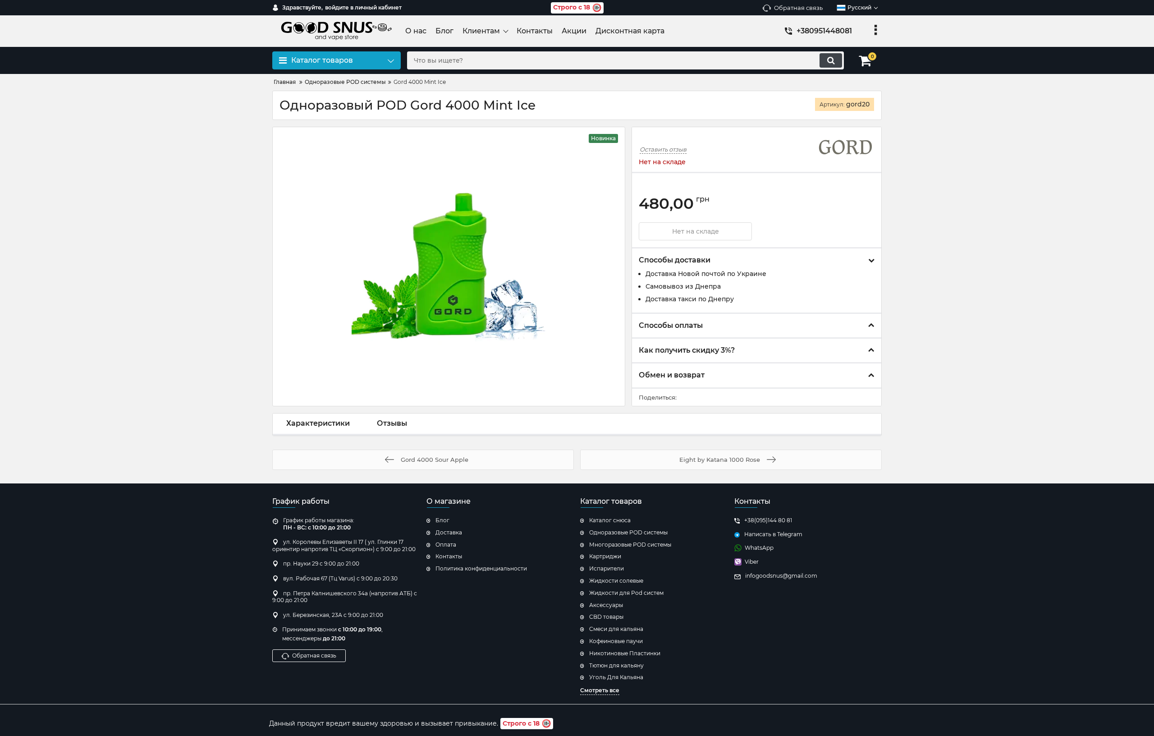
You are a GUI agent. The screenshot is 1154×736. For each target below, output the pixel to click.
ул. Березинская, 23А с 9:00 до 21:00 (333, 615)
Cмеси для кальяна (616, 629)
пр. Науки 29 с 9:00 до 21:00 (321, 563)
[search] (831, 60)
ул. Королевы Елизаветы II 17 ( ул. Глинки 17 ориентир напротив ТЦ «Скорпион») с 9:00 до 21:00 (344, 545)
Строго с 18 (571, 7)
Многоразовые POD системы (630, 544)
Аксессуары (606, 605)
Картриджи (605, 556)
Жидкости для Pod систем (626, 592)
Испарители (606, 568)
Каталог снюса (610, 520)
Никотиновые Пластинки (624, 653)
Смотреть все (599, 690)
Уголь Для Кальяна (616, 677)
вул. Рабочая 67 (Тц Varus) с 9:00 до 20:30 (340, 578)
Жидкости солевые (616, 580)
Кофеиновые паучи (616, 641)
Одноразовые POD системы (628, 532)
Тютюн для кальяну (616, 665)
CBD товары (606, 616)
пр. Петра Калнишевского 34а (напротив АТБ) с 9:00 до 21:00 (344, 597)
